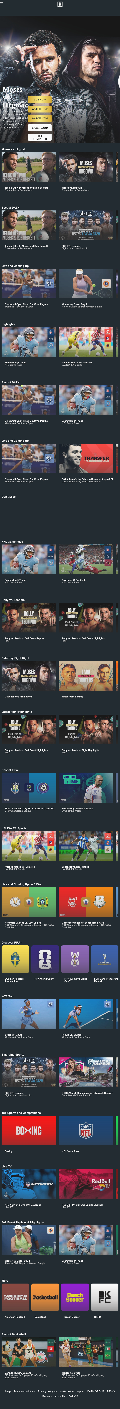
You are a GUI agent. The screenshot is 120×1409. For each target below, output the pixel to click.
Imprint (80, 1391)
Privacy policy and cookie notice (56, 1391)
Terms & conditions (24, 1391)
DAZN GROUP (95, 1391)
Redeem (47, 1396)
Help (8, 1391)
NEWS (111, 1391)
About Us (60, 1396)
